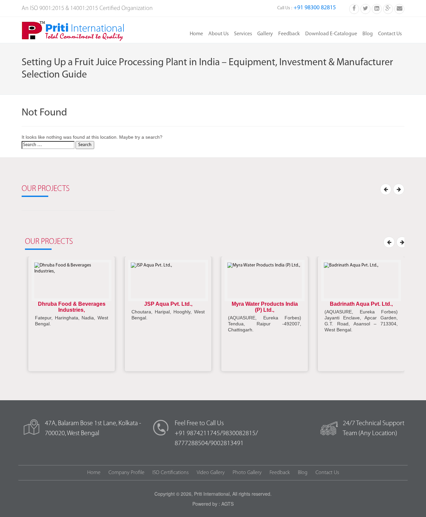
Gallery (265, 34)
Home (196, 34)
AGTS (227, 503)
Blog (367, 34)
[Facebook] (354, 8)
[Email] (399, 8)
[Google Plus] (388, 8)
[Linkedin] (377, 8)
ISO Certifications (170, 472)
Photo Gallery (247, 472)
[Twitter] (365, 8)
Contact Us (390, 34)
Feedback (289, 34)
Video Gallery (211, 472)
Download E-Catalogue (331, 34)
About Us (218, 34)
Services (243, 34)
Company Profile (126, 472)
